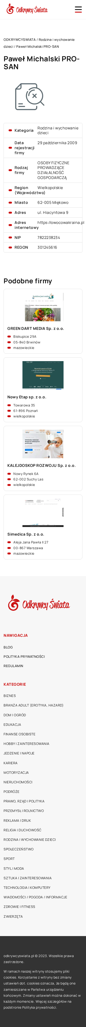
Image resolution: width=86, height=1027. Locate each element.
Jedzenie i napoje (19, 753)
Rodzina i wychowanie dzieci (58, 130)
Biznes (10, 695)
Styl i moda (14, 868)
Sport (9, 858)
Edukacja (12, 724)
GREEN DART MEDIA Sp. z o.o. (35, 328)
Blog (8, 647)
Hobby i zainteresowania (26, 743)
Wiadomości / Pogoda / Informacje (35, 897)
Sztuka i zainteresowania (28, 878)
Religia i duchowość (23, 830)
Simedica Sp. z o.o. (25, 534)
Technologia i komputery (27, 887)
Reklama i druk (17, 820)
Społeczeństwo (19, 849)
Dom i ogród (15, 715)
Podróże (12, 791)
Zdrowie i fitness (19, 906)
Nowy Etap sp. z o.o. (26, 397)
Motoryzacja (16, 772)
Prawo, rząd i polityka (24, 801)
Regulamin (13, 666)
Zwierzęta (13, 916)
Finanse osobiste (19, 734)
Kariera (11, 763)
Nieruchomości (18, 782)
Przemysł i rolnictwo (24, 810)
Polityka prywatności (24, 656)
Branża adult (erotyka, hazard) (34, 705)
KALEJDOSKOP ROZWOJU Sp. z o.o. (41, 465)
